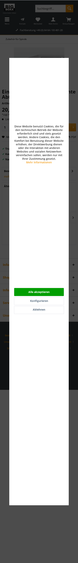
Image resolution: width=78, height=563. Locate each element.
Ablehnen (39, 309)
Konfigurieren (39, 301)
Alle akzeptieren (39, 292)
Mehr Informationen (39, 162)
